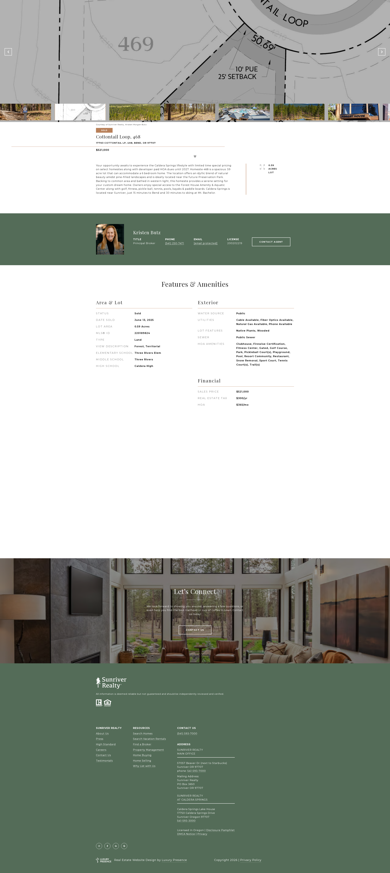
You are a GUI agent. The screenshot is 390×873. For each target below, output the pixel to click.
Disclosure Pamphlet (220, 830)
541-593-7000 (196, 770)
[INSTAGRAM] (99, 846)
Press (99, 738)
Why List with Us (144, 766)
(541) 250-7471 (174, 243)
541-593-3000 (186, 820)
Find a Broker (142, 744)
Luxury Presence (174, 860)
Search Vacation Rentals (149, 738)
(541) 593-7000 (187, 733)
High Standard (106, 744)
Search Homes (142, 733)
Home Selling (142, 760)
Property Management (148, 749)
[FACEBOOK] (107, 846)
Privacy (202, 834)
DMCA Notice (186, 834)
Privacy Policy (250, 860)
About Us (102, 733)
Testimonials (104, 760)
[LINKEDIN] (116, 846)
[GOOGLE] (124, 846)
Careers (101, 749)
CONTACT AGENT (271, 241)
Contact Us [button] (195, 630)
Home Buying (142, 755)
